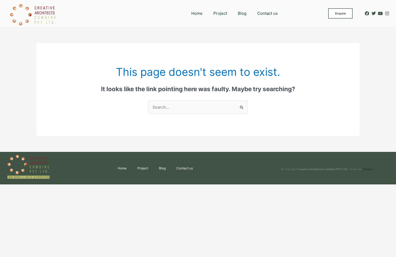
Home (197, 13)
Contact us (267, 13)
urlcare (367, 169)
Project (220, 13)
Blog (242, 13)
